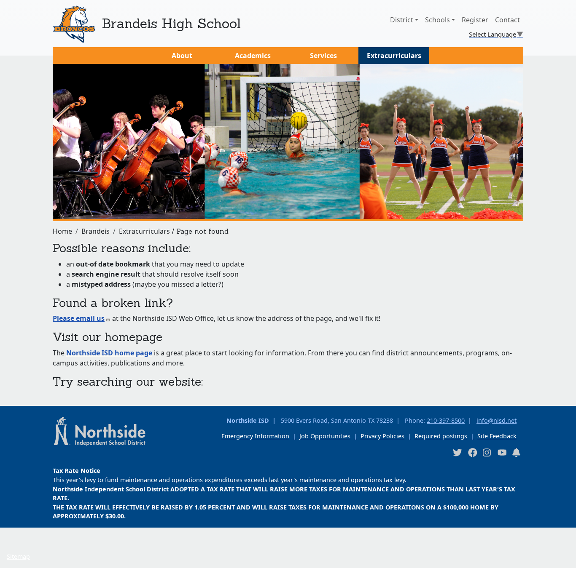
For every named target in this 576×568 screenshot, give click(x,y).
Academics (253, 55)
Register (475, 19)
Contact (507, 19)
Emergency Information (255, 436)
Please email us (79, 318)
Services (323, 55)
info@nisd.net (496, 420)
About (182, 55)
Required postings (441, 436)
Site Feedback (497, 436)
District (401, 19)
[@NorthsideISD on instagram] (487, 452)
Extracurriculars (394, 55)
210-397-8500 (446, 420)
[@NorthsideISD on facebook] (472, 452)
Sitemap (18, 556)
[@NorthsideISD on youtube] (502, 452)
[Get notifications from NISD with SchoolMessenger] (516, 452)
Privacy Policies (382, 436)
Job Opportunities (324, 436)
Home (62, 231)
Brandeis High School (171, 23)
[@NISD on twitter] (457, 452)
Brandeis (95, 231)
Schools (437, 19)
